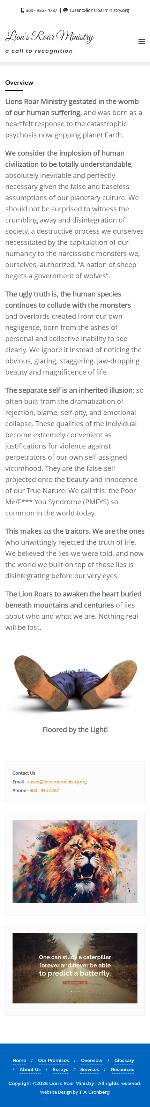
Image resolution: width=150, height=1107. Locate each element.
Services (89, 1069)
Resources (122, 1069)
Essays (60, 1069)
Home (19, 1060)
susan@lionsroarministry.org (98, 10)
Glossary (124, 1060)
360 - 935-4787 (44, 790)
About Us (30, 1069)
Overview (92, 1060)
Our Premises (53, 1060)
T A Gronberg (94, 1092)
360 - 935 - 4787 (41, 10)
